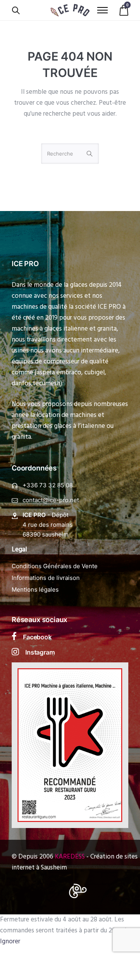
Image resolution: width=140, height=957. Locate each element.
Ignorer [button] (10, 941)
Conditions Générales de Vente (55, 566)
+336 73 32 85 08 (48, 485)
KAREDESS (70, 856)
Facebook (37, 637)
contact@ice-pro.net (51, 500)
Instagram (40, 652)
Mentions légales (35, 589)
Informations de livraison (46, 577)
